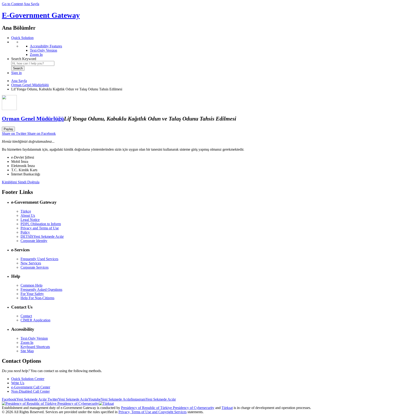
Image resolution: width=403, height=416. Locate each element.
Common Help (31, 285)
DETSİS (42, 236)
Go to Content (12, 4)
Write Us (17, 383)
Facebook (24, 399)
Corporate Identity (34, 241)
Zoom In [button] (27, 343)
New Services (31, 263)
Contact (26, 316)
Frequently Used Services (39, 259)
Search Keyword (23, 59)
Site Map (27, 351)
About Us (28, 215)
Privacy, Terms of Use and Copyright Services (152, 412)
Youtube (109, 399)
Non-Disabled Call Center (30, 391)
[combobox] (32, 63)
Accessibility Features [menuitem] (46, 46)
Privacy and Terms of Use (40, 228)
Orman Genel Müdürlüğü (30, 85)
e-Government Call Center (30, 387)
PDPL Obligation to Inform (41, 224)
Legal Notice (30, 220)
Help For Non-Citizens (37, 298)
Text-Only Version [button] (34, 338)
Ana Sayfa (31, 4)
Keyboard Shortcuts (35, 347)
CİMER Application (35, 320)
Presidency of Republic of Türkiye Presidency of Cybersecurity (167, 408)
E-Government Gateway (41, 15)
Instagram (153, 399)
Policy (25, 232)
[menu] (206, 48)
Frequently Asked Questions (41, 290)
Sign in (16, 73)
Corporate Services (35, 267)
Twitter (67, 399)
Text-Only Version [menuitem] (43, 50)
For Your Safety (32, 294)
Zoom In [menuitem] (36, 55)
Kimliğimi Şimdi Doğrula (20, 182)
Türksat (227, 408)
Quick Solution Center (27, 379)
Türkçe (26, 211)
